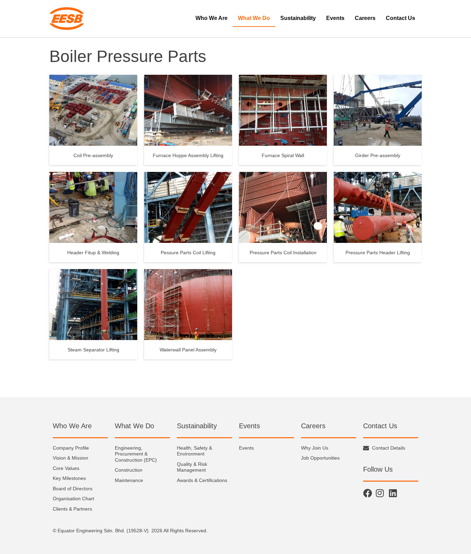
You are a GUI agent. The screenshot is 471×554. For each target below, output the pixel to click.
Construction (128, 470)
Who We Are (212, 18)
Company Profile (71, 448)
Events (335, 18)
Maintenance (129, 480)
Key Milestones (69, 478)
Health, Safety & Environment (194, 451)
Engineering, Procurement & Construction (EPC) (136, 454)
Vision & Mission (70, 458)
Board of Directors (72, 488)
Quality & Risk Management (192, 467)
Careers (365, 18)
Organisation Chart (73, 498)
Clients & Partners (72, 509)
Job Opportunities (320, 458)
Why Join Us (314, 448)
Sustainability (298, 18)
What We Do (254, 18)
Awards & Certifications (202, 480)
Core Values (66, 468)
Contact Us (400, 18)
